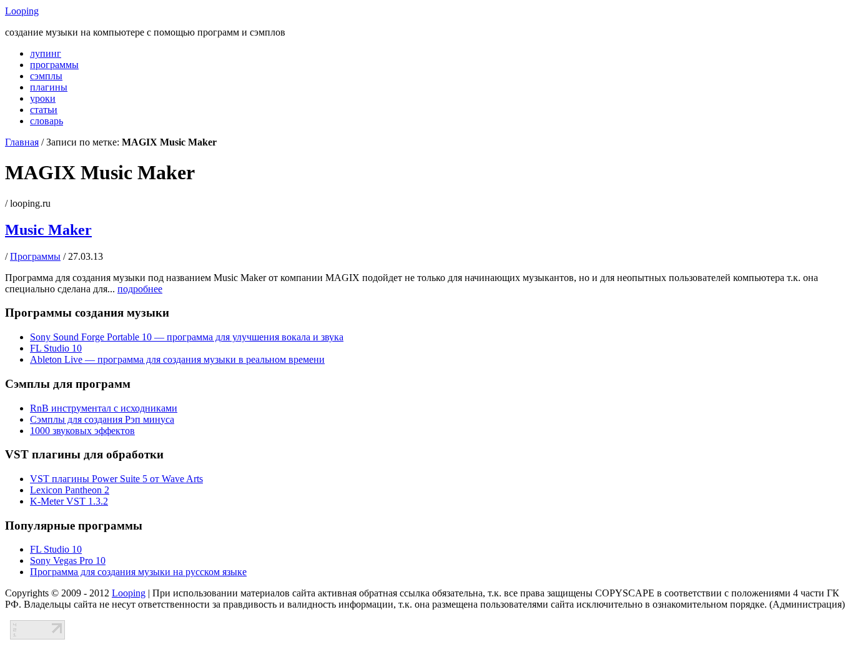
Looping (22, 11)
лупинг (45, 53)
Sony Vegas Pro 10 (68, 560)
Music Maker (48, 230)
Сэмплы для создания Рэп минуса (102, 419)
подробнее (139, 289)
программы (54, 64)
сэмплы (46, 76)
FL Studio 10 (56, 348)
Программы (35, 256)
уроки (43, 98)
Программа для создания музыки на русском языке (138, 571)
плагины (48, 87)
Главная (22, 142)
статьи (43, 109)
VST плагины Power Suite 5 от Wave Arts (116, 478)
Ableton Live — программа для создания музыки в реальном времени (177, 359)
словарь (46, 121)
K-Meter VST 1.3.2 (69, 501)
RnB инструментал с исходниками (103, 408)
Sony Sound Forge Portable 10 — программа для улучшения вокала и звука (186, 337)
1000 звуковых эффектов (82, 430)
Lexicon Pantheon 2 (69, 490)
